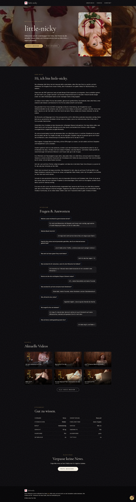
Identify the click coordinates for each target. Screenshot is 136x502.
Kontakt (108, 3)
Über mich (90, 3)
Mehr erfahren (52, 46)
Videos (99, 3)
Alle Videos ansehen (68, 389)
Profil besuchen (68, 469)
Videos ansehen (33, 46)
